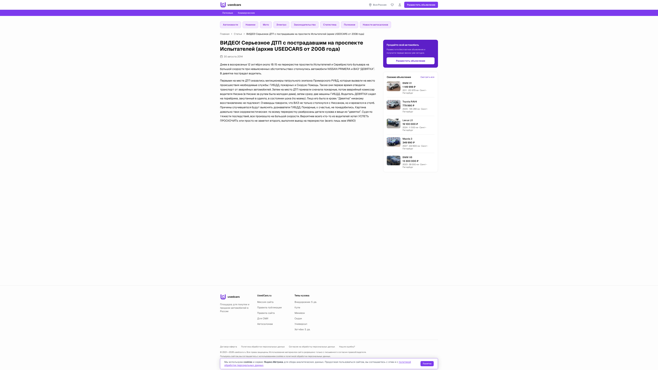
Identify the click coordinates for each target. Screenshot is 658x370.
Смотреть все (427, 77)
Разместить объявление (421, 4)
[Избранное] (392, 5)
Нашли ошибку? (347, 346)
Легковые (227, 12)
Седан (298, 318)
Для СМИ (262, 318)
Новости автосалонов (375, 24)
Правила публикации (269, 307)
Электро (281, 24)
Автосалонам (265, 323)
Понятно (427, 363)
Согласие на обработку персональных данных (312, 346)
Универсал (301, 323)
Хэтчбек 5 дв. (302, 329)
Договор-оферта (228, 346)
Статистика (329, 24)
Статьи (238, 33)
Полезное (349, 24)
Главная (224, 33)
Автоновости (230, 24)
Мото (266, 24)
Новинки (250, 24)
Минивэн (300, 312)
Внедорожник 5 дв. (306, 302)
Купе (297, 307)
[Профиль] (400, 5)
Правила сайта (266, 312)
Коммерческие (246, 12)
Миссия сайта (265, 302)
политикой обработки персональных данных (308, 356)
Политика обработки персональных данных (263, 346)
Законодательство (305, 24)
